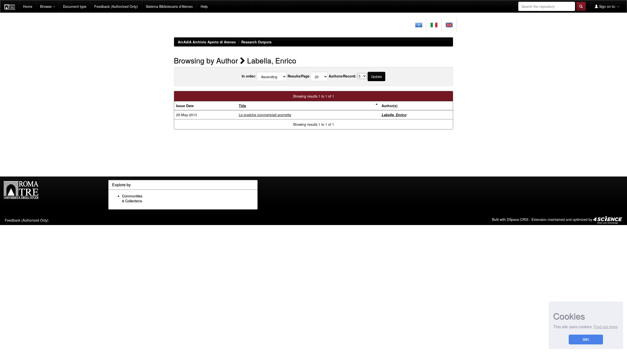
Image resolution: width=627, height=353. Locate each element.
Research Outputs (256, 41)
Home (27, 6)
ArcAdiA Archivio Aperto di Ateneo (207, 41)
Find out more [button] (606, 327)
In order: (249, 76)
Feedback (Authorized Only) (116, 6)
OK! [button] (586, 339)
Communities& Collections (132, 198)
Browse (46, 6)
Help (204, 6)
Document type (74, 6)
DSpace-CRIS (517, 219)
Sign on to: (607, 6)
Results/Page (299, 76)
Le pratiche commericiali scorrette (265, 114)
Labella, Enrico (394, 114)
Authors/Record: (342, 76)
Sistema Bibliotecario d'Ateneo (169, 6)
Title (242, 105)
